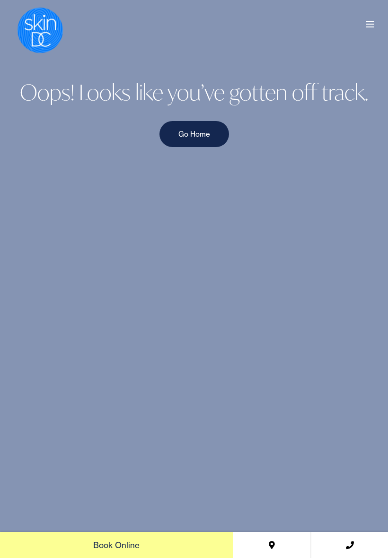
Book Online (116, 545)
